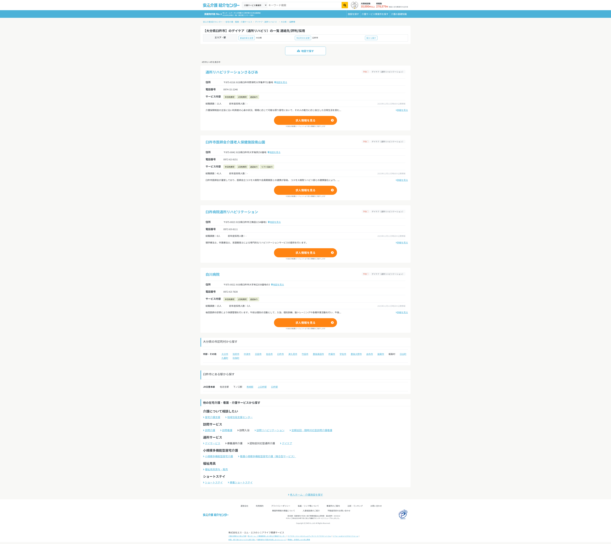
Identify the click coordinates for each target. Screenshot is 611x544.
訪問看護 (227, 430)
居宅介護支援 (212, 417)
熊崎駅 (250, 386)
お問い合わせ (376, 505)
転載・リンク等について (308, 505)
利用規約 (259, 505)
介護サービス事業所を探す (375, 14)
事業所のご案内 (333, 505)
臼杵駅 (274, 386)
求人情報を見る (305, 120)
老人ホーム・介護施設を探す (306, 494)
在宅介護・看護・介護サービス (238, 21)
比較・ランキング (355, 505)
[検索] (345, 5)
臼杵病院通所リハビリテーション (232, 211)
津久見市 (292, 354)
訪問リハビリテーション (270, 430)
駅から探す (371, 38)
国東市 (380, 354)
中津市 (247, 354)
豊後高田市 (318, 354)
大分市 (224, 354)
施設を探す (353, 14)
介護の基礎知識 (399, 14)
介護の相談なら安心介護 (237, 536)
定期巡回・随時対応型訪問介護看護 (311, 430)
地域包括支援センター (240, 417)
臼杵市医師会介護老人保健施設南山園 (235, 141)
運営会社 (244, 505)
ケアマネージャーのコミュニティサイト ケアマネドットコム (309, 536)
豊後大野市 (356, 354)
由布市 (369, 354)
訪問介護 (210, 430)
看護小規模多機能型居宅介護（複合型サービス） (268, 456)
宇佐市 (343, 354)
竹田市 (305, 354)
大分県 (284, 21)
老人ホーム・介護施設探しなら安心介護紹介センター (267, 536)
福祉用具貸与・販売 (216, 469)
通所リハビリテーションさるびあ (232, 71)
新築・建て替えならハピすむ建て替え (242, 539)
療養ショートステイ (241, 482)
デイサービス (212, 443)
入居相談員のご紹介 (311, 510)
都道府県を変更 (246, 38)
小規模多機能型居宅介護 (219, 456)
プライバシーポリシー (280, 505)
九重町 (224, 358)
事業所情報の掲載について (283, 510)
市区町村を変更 (303, 38)
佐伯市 (269, 354)
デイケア (287, 443)
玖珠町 (236, 358)
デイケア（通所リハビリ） (266, 21)
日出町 (403, 354)
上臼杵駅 (262, 386)
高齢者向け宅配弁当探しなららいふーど (271, 539)
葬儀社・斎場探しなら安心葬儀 (299, 539)
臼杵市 (292, 21)
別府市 (236, 354)
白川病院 (213, 274)
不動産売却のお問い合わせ (338, 510)
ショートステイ (214, 482)
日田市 (258, 354)
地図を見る (281, 82)
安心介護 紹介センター (213, 21)
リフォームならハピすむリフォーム (345, 536)
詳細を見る (402, 110)
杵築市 (331, 354)
